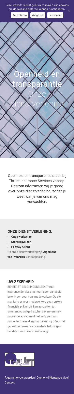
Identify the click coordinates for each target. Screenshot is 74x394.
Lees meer (55, 15)
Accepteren (19, 15)
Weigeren (38, 15)
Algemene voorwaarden (20, 377)
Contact (10, 382)
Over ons (42, 377)
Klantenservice (59, 377)
